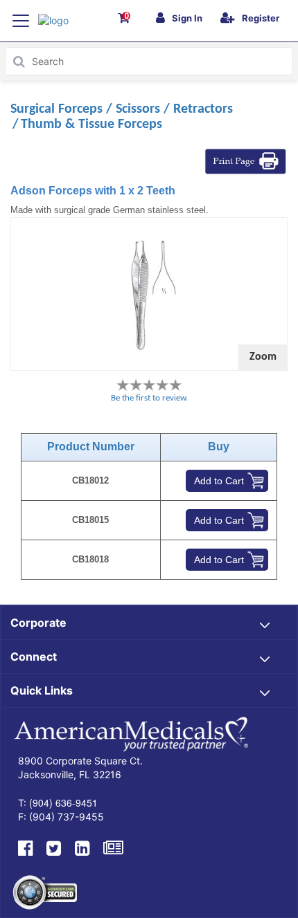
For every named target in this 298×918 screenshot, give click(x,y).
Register (260, 18)
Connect (33, 656)
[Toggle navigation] (20, 20)
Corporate (38, 623)
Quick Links (41, 690)
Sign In (187, 18)
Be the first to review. (149, 398)
